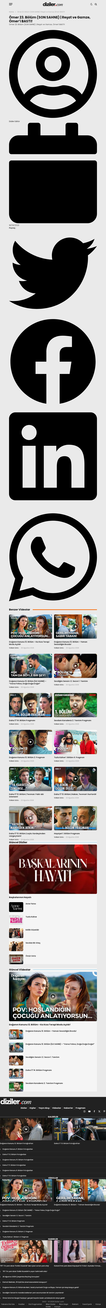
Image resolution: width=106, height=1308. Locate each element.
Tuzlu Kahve (31, 916)
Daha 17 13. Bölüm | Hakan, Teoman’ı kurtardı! (75, 794)
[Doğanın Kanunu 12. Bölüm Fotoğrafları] (26, 1129)
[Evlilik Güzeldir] (16, 933)
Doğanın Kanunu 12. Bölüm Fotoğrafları (16, 1143)
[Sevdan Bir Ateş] (16, 946)
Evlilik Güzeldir (32, 930)
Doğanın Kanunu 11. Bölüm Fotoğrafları (18, 1149)
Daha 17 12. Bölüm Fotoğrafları (14, 1154)
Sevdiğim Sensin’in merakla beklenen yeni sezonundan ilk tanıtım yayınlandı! (33, 1293)
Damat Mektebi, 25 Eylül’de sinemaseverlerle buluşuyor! (25, 1282)
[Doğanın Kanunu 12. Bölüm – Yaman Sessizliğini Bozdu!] (75, 626)
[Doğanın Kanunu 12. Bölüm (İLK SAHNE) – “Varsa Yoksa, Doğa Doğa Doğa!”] (30, 666)
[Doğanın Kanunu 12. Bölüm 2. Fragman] (30, 742)
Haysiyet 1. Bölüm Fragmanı (67, 833)
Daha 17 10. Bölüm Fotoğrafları (14, 1176)
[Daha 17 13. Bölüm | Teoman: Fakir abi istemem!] (30, 779)
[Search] (95, 4)
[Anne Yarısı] (16, 907)
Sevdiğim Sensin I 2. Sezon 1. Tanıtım (71, 681)
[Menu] (10, 4)
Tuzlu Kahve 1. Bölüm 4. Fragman (69, 757)
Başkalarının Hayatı (20, 897)
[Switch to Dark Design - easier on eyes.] (91, 4)
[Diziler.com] (53, 4)
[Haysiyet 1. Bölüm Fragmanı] (75, 818)
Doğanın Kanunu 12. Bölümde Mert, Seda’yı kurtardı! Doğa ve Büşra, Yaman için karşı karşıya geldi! (41, 1287)
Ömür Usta (31, 956)
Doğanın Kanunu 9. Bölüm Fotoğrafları (18, 1170)
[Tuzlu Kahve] (16, 920)
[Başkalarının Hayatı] (53, 869)
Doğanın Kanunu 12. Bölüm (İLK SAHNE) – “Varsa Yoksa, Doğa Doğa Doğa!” (27, 682)
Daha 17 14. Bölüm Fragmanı (22, 720)
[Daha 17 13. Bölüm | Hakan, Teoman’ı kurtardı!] (75, 779)
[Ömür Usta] (16, 959)
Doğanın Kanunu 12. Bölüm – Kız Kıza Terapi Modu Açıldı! (29, 643)
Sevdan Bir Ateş (33, 943)
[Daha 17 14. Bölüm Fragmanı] (30, 705)
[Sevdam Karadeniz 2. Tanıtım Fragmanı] (75, 705)
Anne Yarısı (31, 903)
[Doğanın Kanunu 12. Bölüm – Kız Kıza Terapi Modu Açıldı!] (30, 626)
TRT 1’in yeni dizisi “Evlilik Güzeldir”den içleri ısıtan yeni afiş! (24, 1266)
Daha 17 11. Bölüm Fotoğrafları (14, 1165)
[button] (53, 273)
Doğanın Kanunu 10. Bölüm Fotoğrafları (18, 1160)
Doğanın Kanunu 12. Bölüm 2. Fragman (27, 757)
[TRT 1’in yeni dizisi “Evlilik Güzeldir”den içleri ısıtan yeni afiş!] (26, 1251)
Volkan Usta (13, 648)
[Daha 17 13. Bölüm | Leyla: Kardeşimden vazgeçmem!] (30, 818)
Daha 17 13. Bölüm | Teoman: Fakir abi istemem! (26, 795)
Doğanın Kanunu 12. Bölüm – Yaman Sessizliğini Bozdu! (70, 643)
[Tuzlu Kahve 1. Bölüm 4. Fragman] (75, 742)
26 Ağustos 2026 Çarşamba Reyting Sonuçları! (21, 1277)
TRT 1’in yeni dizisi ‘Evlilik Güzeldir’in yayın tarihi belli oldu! (25, 1271)
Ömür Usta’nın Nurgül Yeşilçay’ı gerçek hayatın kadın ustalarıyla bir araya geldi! (34, 1298)
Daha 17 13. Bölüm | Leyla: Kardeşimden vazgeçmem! (27, 834)
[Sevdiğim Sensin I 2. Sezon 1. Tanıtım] (75, 666)
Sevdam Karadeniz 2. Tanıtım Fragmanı (72, 720)
